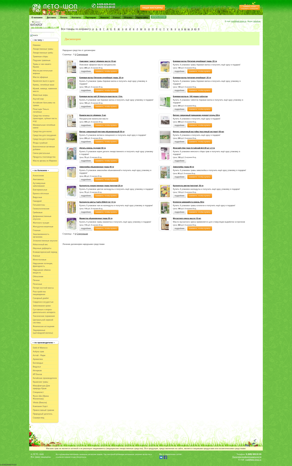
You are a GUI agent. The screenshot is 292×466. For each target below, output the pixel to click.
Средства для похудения (44, 135)
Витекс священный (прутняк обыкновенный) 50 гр (101, 131)
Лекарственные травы (43, 48)
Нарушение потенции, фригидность (43, 264)
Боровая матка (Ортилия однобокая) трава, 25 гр (195, 61)
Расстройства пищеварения (39, 293)
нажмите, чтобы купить (106, 71)
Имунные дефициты (42, 248)
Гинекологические (41, 208)
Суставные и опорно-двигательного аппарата (44, 311)
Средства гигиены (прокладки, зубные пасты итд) (45, 118)
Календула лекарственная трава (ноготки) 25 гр (101, 185)
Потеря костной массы (43, 287)
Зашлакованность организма (41, 235)
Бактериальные (40, 189)
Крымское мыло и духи (43, 80)
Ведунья (37, 366)
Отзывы (128, 17)
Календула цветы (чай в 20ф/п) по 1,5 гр (97, 202)
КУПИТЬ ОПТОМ (158, 17)
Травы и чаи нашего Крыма (42, 65)
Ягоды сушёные (40, 142)
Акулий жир (38, 98)
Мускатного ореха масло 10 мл (187, 218)
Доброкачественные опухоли (42, 217)
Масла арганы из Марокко (45, 160)
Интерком (37, 370)
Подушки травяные (41, 60)
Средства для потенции (44, 139)
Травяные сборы (40, 56)
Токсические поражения (44, 316)
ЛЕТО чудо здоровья (40, 5)
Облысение (38, 276)
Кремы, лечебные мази (43, 84)
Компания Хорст (40, 406)
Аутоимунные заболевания (39, 184)
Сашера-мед (38, 417)
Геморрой (37, 201)
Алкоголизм (38, 175)
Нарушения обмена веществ (41, 271)
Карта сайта (142, 17)
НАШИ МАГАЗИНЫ (152, 7)
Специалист (38, 392)
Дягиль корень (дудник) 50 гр (92, 148)
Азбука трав (38, 351)
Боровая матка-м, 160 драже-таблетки (190, 96)
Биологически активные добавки (44, 148)
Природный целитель (42, 413)
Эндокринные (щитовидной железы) (43, 331)
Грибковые (37, 212)
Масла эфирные (40, 77)
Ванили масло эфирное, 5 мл (92, 115)
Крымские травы (40, 381)
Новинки (36, 45)
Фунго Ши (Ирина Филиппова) (41, 397)
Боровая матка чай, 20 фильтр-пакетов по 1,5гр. (101, 96)
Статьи (116, 17)
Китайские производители (45, 378)
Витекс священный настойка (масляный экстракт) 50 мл (198, 131)
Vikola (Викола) (40, 402)
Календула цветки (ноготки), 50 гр (188, 185)
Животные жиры (40, 95)
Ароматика (38, 359)
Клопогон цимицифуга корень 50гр (188, 202)
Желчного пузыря (41, 222)
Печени (36, 280)
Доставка (51, 17)
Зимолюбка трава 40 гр (183, 166)
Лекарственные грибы (43, 52)
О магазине (36, 17)
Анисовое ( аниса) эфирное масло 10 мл (97, 61)
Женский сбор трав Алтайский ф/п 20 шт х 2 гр (194, 148)
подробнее (86, 71)
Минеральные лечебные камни (44, 126)
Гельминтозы (39, 204)
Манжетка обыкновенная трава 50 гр (95, 218)
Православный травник (43, 410)
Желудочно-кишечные (43, 226)
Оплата (63, 17)
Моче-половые (39, 259)
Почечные (37, 284)
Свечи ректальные (41, 153)
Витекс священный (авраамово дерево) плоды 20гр (196, 115)
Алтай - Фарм (39, 355)
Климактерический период (45, 252)
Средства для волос (42, 131)
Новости (104, 17)
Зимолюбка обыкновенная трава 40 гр (96, 166)
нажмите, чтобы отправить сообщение (249, 7)
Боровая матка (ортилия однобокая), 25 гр (192, 77)
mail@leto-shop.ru (238, 21)
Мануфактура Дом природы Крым (41, 387)
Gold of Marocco (40, 347)
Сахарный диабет (41, 298)
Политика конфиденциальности (246, 456)
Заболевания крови (42, 305)
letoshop (257, 21)
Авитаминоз (38, 179)
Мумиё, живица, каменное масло (45, 90)
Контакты (76, 17)
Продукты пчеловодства (44, 156)
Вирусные (37, 197)
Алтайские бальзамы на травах (44, 104)
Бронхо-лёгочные (41, 193)
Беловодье (38, 362)
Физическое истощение (43, 326)
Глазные (36, 230)
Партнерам (90, 17)
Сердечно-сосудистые (43, 302)
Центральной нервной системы (43, 321)
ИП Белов (37, 374)
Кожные (36, 255)
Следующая (82, 54)
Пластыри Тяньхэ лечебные (41, 110)
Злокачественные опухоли (45, 240)
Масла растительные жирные (42, 72)
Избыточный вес (40, 244)
